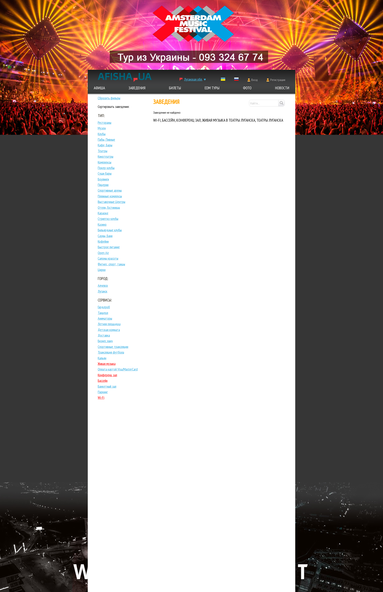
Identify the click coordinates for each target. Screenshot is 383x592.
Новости (282, 88)
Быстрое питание (109, 247)
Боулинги (103, 179)
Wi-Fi (101, 397)
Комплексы (104, 162)
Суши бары (105, 173)
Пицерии (103, 184)
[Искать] (281, 103)
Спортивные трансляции (113, 346)
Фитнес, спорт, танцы (111, 264)
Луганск (102, 291)
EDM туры (212, 88)
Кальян (102, 358)
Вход (254, 80)
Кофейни (103, 241)
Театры (102, 151)
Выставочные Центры (111, 201)
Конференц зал (107, 375)
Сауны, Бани (105, 235)
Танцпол (103, 312)
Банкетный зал (107, 386)
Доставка (104, 335)
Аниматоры (105, 318)
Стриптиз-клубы (108, 218)
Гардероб (104, 307)
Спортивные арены (110, 190)
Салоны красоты (108, 258)
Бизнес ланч (105, 341)
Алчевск (103, 285)
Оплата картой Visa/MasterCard (118, 369)
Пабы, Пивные (106, 139)
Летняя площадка (109, 324)
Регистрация (277, 80)
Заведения (136, 88)
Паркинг (103, 392)
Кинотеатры (105, 156)
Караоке (103, 213)
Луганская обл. (193, 79)
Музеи (102, 128)
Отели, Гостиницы (109, 207)
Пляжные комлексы (110, 196)
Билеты (175, 88)
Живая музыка (106, 363)
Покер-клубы (106, 167)
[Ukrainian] (223, 80)
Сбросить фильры (109, 98)
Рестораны (104, 122)
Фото (247, 88)
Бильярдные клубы (110, 230)
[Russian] (236, 80)
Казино (102, 224)
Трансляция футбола (111, 352)
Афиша (99, 88)
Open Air (103, 252)
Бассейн (103, 380)
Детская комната (109, 329)
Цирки (102, 269)
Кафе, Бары (105, 145)
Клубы (102, 134)
